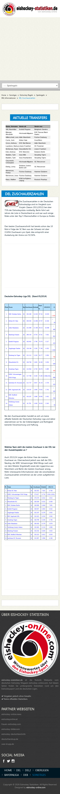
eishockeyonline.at (9, 719)
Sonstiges (13, 95)
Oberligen (41, 770)
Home (3, 95)
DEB (25, 775)
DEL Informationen (8, 98)
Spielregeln (40, 95)
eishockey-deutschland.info (13, 734)
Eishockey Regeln (26, 95)
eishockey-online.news (11, 714)
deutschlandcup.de (9, 739)
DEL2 (28, 770)
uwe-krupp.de (7, 744)
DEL (18, 770)
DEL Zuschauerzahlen (24, 193)
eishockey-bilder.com (10, 729)
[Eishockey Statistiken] (30, 8)
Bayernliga (11, 775)
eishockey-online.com (35, 787)
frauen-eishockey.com (11, 724)
